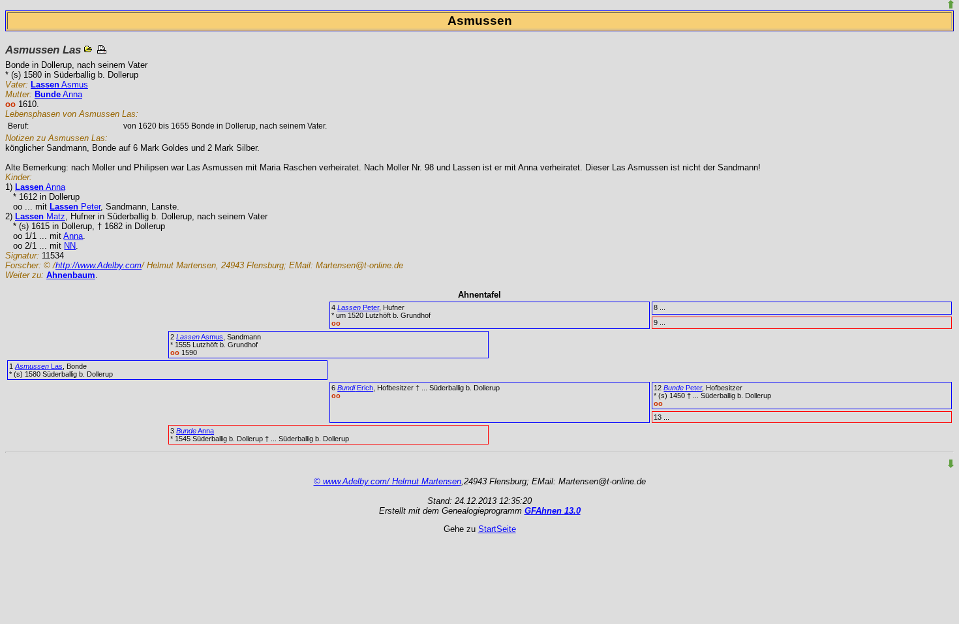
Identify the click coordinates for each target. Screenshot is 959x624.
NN (70, 246)
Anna (58, 94)
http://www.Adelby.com (98, 265)
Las (39, 366)
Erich (355, 388)
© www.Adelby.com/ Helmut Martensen (387, 481)
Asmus (59, 84)
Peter (75, 206)
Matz (40, 216)
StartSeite (497, 529)
